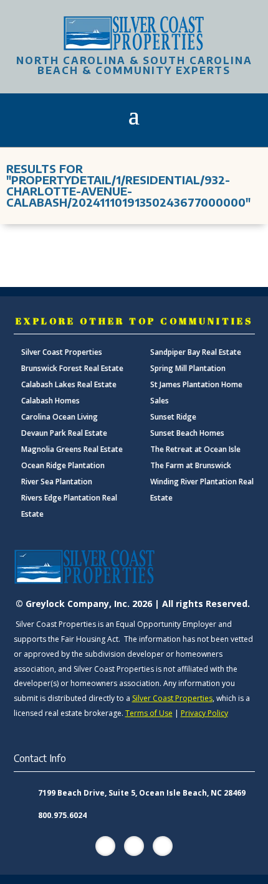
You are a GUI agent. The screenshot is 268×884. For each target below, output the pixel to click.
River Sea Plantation (56, 481)
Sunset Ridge (173, 416)
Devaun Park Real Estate (64, 433)
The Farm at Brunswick (190, 465)
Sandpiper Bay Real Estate (195, 352)
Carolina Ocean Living (59, 416)
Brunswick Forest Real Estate (72, 368)
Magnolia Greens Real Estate (72, 449)
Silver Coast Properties (61, 352)
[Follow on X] (134, 846)
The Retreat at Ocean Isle (195, 449)
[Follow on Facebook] (105, 846)
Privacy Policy (204, 713)
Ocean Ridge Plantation (63, 465)
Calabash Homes (50, 400)
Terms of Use (149, 713)
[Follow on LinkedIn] (163, 846)
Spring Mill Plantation (188, 368)
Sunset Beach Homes (187, 433)
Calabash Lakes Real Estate (69, 384)
